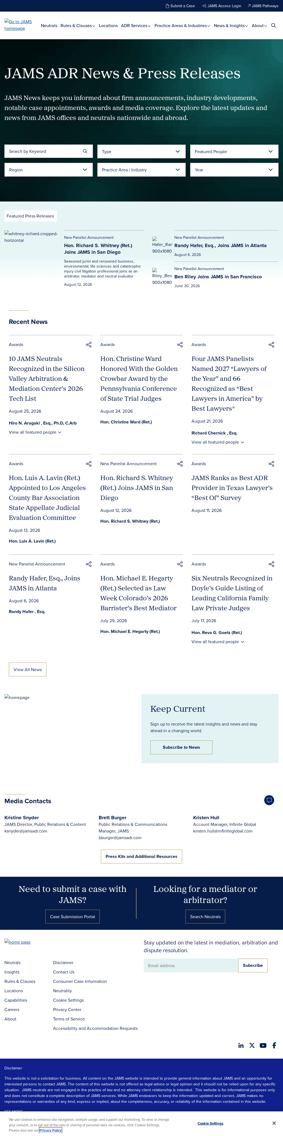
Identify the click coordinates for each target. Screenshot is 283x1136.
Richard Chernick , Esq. (214, 433)
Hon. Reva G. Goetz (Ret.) (217, 632)
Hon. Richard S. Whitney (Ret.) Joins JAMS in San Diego (98, 249)
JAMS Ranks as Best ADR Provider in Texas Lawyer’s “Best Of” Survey (232, 487)
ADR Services (134, 25)
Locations (108, 25)
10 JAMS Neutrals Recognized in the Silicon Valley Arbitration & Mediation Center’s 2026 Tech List (47, 378)
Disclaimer (63, 962)
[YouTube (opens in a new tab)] (263, 1045)
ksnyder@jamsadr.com (25, 831)
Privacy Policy (51, 1130)
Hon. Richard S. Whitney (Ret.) (130, 521)
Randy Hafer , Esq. (27, 611)
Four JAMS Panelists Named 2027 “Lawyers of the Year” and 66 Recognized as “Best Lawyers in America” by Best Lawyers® (229, 383)
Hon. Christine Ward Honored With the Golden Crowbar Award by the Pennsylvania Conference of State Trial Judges (139, 378)
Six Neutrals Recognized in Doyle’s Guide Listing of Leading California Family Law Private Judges (232, 593)
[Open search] (274, 25)
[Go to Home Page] (26, 943)
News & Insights (230, 25)
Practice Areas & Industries (181, 25)
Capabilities (15, 1000)
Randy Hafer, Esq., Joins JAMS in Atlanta (220, 245)
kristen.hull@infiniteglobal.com (223, 831)
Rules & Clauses (77, 25)
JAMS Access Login (224, 5)
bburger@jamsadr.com (120, 837)
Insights (11, 972)
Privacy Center (67, 1009)
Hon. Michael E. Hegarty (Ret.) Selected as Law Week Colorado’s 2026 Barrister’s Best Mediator (138, 593)
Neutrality (62, 991)
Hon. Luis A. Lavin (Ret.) (32, 541)
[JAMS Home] (22, 25)
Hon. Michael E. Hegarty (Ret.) (130, 631)
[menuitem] (49, 25)
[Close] (274, 1123)
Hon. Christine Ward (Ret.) (126, 422)
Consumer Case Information (80, 981)
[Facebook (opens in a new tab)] (274, 1045)
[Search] (85, 151)
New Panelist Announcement (128, 463)
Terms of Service (69, 1019)
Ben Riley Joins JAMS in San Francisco (218, 276)
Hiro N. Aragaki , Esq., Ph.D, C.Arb (43, 423)
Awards (16, 344)
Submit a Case (183, 5)
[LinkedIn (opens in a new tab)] (241, 1045)
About (258, 25)
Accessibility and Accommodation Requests (95, 1028)
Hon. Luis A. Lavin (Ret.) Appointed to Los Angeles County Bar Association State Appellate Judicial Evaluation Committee (47, 497)
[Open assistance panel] (269, 800)
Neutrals (49, 25)
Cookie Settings (68, 1000)
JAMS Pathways (265, 5)
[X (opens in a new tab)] (252, 1045)
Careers (11, 1009)
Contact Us (63, 972)
